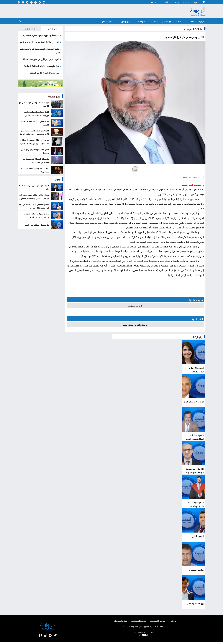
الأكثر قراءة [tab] (30, 28)
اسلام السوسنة (120, 620)
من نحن (153, 2)
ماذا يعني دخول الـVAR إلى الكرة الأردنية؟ (41, 65)
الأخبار (196, 2)
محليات (191, 21)
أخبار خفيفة (54, 95)
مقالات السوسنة (193, 28)
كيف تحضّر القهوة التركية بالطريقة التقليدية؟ (40, 35)
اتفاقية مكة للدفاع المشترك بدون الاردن (195, 436)
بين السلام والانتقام (195, 603)
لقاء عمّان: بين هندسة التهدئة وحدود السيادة (195, 470)
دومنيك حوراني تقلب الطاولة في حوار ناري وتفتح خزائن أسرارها (34, 205)
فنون (57, 179)
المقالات (186, 2)
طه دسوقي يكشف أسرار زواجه (37, 224)
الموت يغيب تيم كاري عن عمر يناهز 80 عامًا (41, 59)
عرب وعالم (166, 21)
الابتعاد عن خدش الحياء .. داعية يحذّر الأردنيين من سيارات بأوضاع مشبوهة (34, 132)
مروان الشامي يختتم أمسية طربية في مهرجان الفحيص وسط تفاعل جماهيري (34, 196)
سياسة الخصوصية (157, 620)
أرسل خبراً (164, 2)
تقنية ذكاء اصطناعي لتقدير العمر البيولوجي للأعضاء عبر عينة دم (36, 113)
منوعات (141, 21)
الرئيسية (202, 21)
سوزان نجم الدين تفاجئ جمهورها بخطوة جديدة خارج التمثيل (36, 215)
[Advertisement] (92, 11)
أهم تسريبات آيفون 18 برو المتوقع (44, 72)
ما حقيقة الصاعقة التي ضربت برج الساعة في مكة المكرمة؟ (36, 160)
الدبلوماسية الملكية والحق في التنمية (196, 504)
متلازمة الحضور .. (196, 569)
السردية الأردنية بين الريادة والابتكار (196, 369)
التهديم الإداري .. (197, 536)
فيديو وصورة (126, 21)
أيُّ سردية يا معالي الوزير (194, 401)
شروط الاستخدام (138, 620)
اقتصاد (178, 21)
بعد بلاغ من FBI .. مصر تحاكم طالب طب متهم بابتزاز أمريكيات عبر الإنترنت (34, 141)
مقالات (155, 21)
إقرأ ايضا (197, 336)
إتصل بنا (175, 2)
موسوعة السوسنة (106, 21)
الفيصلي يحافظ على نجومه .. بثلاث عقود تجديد (39, 42)
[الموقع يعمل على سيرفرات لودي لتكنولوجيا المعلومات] (143, 634)
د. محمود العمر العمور (192, 184)
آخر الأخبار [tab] (52, 28)
